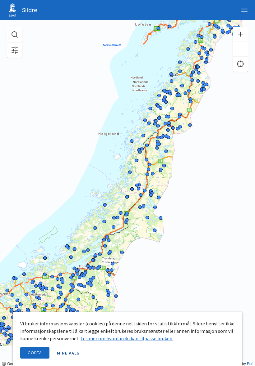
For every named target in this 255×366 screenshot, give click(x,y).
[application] (127, 183)
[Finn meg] (240, 64)
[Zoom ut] (240, 49)
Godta (35, 352)
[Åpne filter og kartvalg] (14, 50)
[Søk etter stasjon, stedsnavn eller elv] (14, 35)
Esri (250, 363)
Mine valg (68, 353)
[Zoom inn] (240, 34)
